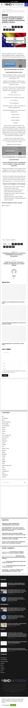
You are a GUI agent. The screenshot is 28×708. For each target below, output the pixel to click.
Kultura (3, 442)
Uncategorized (5, 471)
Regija (3, 459)
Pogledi (3, 455)
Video (3, 473)
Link (3, 446)
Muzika (3, 452)
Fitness (3, 431)
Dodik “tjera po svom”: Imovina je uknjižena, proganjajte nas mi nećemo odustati (14, 263)
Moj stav (4, 450)
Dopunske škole (5, 425)
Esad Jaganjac (5, 569)
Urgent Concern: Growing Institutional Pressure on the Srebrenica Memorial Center (17, 649)
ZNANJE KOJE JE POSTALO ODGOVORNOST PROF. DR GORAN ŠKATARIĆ (17, 642)
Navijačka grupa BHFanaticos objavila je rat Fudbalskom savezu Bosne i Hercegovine (14, 254)
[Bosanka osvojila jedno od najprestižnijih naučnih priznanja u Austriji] (4, 625)
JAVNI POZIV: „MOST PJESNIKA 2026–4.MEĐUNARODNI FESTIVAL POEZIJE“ (16, 584)
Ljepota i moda (5, 448)
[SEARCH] (24, 482)
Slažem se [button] (13, 705)
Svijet (3, 467)
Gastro (3, 433)
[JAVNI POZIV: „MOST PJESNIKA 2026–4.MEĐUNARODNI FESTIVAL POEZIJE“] (4, 585)
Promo (3, 457)
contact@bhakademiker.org (14, 94)
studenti (13, 239)
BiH (2, 416)
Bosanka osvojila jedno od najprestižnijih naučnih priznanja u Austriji (16, 624)
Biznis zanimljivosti (6, 421)
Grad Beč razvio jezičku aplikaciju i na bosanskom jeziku (13, 302)
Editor (4, 23)
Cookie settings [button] (5, 705)
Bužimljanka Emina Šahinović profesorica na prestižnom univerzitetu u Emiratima (14, 557)
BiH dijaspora (5, 418)
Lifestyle (4, 444)
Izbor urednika (5, 437)
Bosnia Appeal (5, 423)
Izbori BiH (4, 439)
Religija (3, 461)
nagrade (8, 239)
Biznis (3, 420)
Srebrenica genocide (6, 465)
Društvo (3, 427)
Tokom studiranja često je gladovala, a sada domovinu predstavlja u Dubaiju (14, 323)
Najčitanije (4, 454)
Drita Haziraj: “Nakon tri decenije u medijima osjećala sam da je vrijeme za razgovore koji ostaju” (16, 599)
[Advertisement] (14, 222)
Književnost (4, 440)
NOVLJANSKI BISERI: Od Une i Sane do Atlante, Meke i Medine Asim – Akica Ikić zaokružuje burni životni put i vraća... (16, 591)
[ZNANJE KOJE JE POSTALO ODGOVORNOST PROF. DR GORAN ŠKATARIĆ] (4, 643)
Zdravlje (4, 476)
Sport (3, 463)
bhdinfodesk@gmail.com (16, 694)
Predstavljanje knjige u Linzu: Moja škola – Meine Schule (13, 344)
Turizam (4, 469)
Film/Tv (3, 429)
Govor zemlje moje (6, 435)
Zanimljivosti (5, 474)
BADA (3, 239)
